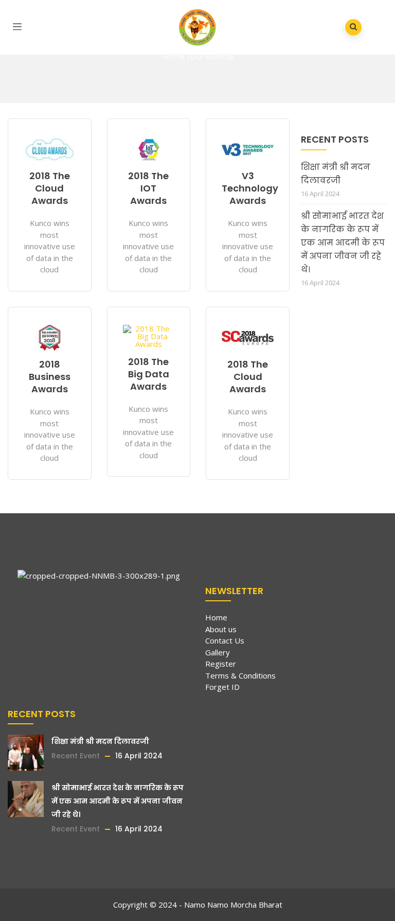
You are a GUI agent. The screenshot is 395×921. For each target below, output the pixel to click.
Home (173, 56)
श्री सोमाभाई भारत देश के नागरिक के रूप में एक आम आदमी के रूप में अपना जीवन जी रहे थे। (343, 242)
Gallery (217, 652)
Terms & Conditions (240, 675)
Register (220, 663)
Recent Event (75, 756)
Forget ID (222, 687)
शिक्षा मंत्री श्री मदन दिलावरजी (335, 173)
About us (221, 629)
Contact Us (224, 640)
